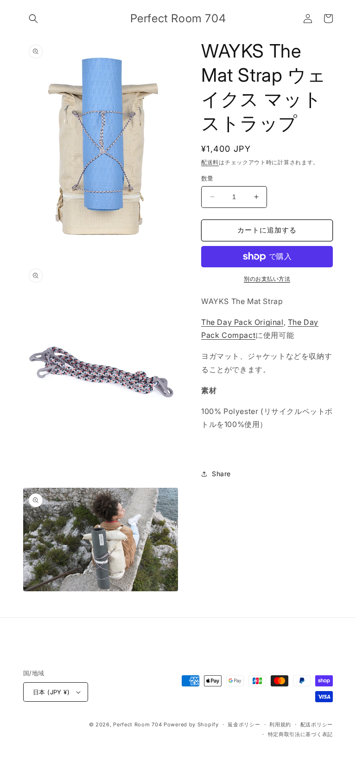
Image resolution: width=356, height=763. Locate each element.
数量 (207, 178)
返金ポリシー (244, 724)
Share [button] (221, 474)
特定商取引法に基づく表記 (300, 734)
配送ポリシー (316, 724)
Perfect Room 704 (137, 724)
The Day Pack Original (242, 322)
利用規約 (280, 724)
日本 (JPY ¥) (51, 692)
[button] (33, 18)
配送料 (210, 162)
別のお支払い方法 (267, 278)
